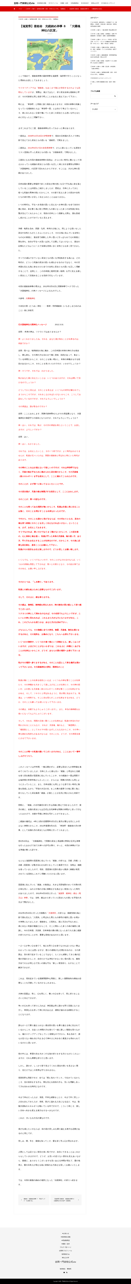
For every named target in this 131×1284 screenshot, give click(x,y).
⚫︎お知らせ (65, 1233)
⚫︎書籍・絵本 (64, 3)
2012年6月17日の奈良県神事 (40, 148)
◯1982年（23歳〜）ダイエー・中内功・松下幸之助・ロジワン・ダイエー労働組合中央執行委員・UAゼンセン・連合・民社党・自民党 (103, 41)
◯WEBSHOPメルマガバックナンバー (100, 78)
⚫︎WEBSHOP (84, 3)
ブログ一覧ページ (65, 1247)
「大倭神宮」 (52, 913)
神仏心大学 (65, 1257)
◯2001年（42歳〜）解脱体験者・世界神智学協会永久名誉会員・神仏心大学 (103, 56)
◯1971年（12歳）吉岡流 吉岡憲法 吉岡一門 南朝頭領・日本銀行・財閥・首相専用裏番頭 (103, 34)
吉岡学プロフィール (65, 1250)
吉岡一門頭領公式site (24, 3)
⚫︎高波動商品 (75, 3)
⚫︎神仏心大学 (95, 3)
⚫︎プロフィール (53, 3)
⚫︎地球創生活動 (41, 3)
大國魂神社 (30, 298)
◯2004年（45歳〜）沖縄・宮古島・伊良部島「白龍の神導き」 (102, 67)
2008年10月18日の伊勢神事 (39, 136)
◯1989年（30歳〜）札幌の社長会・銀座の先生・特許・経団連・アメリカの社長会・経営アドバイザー (103, 49)
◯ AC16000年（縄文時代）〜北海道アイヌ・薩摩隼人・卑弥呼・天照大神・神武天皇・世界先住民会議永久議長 (103, 24)
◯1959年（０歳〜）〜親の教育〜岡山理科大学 (103, 30)
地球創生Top (66, 1254)
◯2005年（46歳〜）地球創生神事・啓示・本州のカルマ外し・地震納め (38, 19)
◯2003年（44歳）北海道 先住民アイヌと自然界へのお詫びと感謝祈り (103, 62)
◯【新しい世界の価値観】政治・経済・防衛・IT (103, 82)
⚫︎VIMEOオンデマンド (108, 3)
